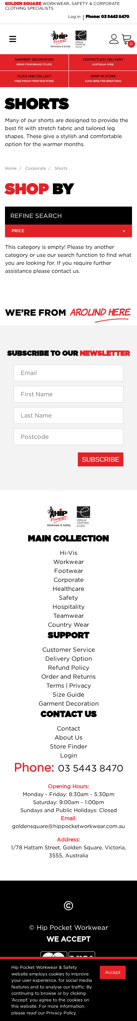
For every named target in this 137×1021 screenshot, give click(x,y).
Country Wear (68, 624)
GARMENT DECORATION (34, 62)
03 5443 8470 (90, 768)
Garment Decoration (69, 703)
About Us (68, 737)
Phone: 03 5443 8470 (107, 17)
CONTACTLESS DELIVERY (103, 62)
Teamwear (68, 615)
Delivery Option (68, 658)
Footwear (68, 571)
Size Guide (68, 694)
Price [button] (18, 231)
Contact (68, 728)
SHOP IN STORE (103, 78)
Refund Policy (68, 667)
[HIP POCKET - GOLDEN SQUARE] (68, 39)
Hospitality (69, 606)
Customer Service (68, 649)
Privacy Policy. (61, 1012)
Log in (74, 16)
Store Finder (68, 746)
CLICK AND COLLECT (34, 78)
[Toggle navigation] (12, 39)
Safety (68, 598)
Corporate (69, 580)
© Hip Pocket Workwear (68, 927)
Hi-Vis (68, 553)
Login (68, 755)
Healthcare (68, 589)
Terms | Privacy (68, 685)
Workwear (68, 562)
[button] (113, 39)
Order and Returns (68, 676)
